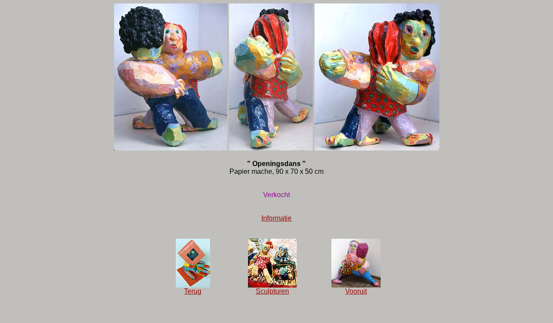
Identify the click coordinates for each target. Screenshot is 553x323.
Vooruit (356, 291)
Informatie (276, 218)
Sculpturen (272, 291)
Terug (192, 291)
